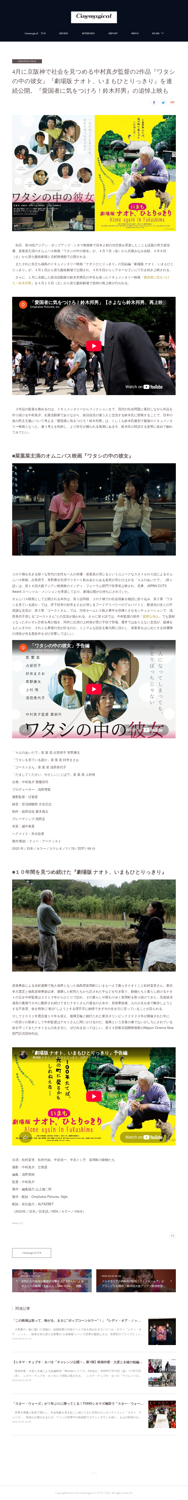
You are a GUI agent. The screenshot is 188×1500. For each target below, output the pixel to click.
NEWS (134, 33)
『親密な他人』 (151, 616)
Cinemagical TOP (35, 33)
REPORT (113, 33)
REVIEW (63, 33)
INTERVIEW (88, 33)
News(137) (17, 1223)
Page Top (94, 1474)
